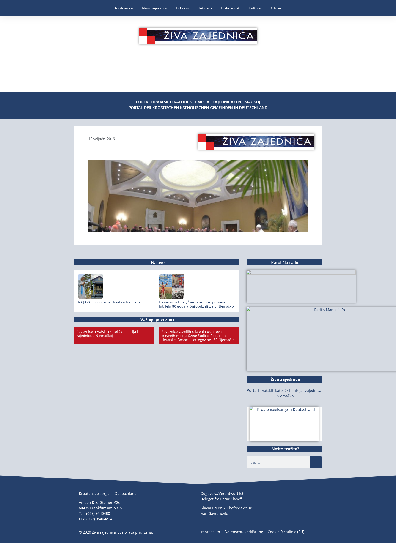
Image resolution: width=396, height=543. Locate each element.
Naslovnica (124, 8)
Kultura (255, 8)
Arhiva (275, 8)
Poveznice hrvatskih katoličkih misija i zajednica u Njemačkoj (107, 333)
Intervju (205, 8)
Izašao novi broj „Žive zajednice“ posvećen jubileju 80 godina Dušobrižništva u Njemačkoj (197, 304)
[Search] (316, 462)
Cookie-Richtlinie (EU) (286, 531)
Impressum (210, 531)
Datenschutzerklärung (244, 531)
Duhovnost (230, 8)
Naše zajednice (154, 8)
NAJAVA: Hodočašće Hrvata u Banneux (109, 302)
